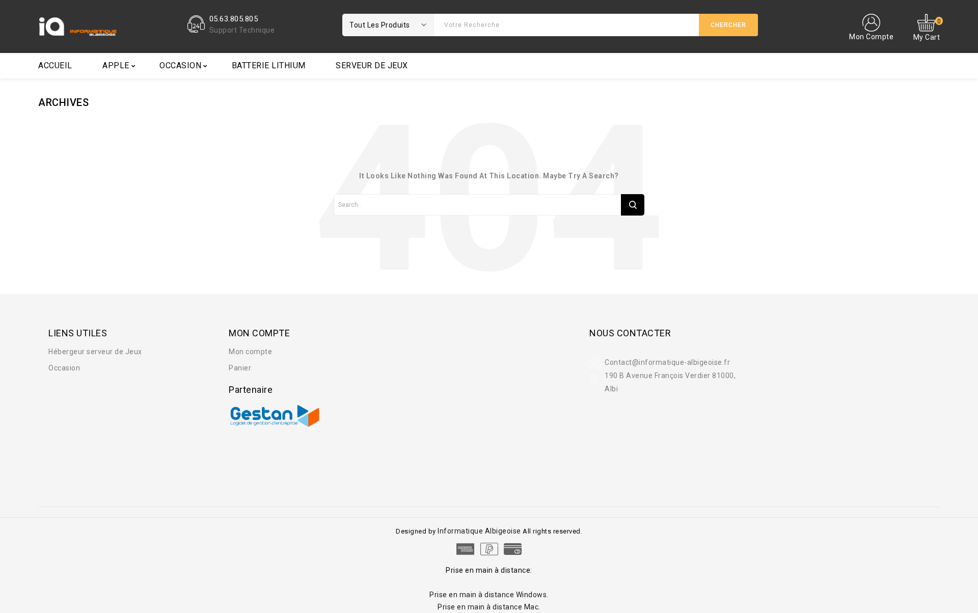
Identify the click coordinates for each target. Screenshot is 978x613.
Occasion (180, 65)
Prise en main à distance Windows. (489, 595)
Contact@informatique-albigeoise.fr (667, 362)
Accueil (55, 65)
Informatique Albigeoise (480, 531)
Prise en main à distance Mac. (489, 607)
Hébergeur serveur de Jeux (95, 352)
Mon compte (250, 352)
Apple (115, 65)
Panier (240, 368)
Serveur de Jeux (372, 65)
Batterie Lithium (269, 65)
